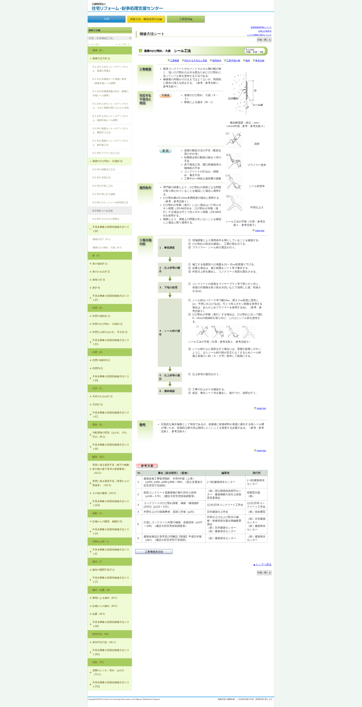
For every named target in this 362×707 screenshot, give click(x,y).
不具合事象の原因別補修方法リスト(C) (110, 414)
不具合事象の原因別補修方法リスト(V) (110, 531)
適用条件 (216, 60)
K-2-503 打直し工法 (103, 186)
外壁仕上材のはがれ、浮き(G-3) (109, 332)
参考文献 (259, 60)
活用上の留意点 (265, 31)
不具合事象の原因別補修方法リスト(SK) (110, 652)
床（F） (96, 255)
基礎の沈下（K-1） (102, 239)
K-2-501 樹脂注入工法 (104, 169)
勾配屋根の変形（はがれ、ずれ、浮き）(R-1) (110, 434)
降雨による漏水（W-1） (105, 597)
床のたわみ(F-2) (101, 271)
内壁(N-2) (97, 368)
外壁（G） (98, 307)
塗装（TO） (99, 662)
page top (259, 230)
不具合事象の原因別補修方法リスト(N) (110, 378)
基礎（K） (98, 50)
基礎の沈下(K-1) (101, 58)
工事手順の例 (233, 60)
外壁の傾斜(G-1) (101, 316)
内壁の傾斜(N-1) (101, 360)
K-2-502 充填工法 (101, 177)
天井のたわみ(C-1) (102, 396)
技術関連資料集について (261, 27)
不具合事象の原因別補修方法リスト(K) (110, 228)
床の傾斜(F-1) (99, 263)
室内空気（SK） (101, 634)
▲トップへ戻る (262, 564)
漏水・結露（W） (102, 590)
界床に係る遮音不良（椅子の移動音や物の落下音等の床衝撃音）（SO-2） (110, 468)
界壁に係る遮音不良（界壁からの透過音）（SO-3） (110, 483)
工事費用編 (185, 19)
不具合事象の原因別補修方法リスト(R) (110, 446)
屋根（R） (98, 424)
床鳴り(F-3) (98, 279)
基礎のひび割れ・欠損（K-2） (108, 247)
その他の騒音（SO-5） (105, 493)
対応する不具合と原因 (195, 60)
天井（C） (98, 388)
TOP (106, 19)
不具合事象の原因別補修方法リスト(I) (110, 551)
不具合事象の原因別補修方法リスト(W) (110, 624)
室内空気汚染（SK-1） (104, 642)
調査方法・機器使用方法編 (146, 19)
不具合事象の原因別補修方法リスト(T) (110, 579)
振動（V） (98, 513)
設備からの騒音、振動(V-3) (107, 521)
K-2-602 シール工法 (103, 210)
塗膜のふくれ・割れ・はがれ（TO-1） (108, 672)
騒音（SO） (99, 456)
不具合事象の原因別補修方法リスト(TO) (110, 684)
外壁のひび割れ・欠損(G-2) (107, 323)
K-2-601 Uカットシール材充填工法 (110, 202)
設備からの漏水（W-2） (105, 606)
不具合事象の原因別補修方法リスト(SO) (110, 503)
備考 (247, 60)
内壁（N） (98, 352)
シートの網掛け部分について (259, 35)
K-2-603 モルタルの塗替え (106, 219)
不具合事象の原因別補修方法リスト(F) (110, 297)
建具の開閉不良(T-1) (103, 569)
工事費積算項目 (154, 551)
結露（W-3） (99, 613)
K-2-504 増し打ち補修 (104, 194)
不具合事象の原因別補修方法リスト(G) (110, 342)
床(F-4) (96, 287)
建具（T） (98, 561)
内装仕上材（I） (101, 541)
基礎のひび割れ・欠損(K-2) (107, 161)
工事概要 (174, 60)
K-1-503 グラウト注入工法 (106, 153)
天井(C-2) (97, 404)
